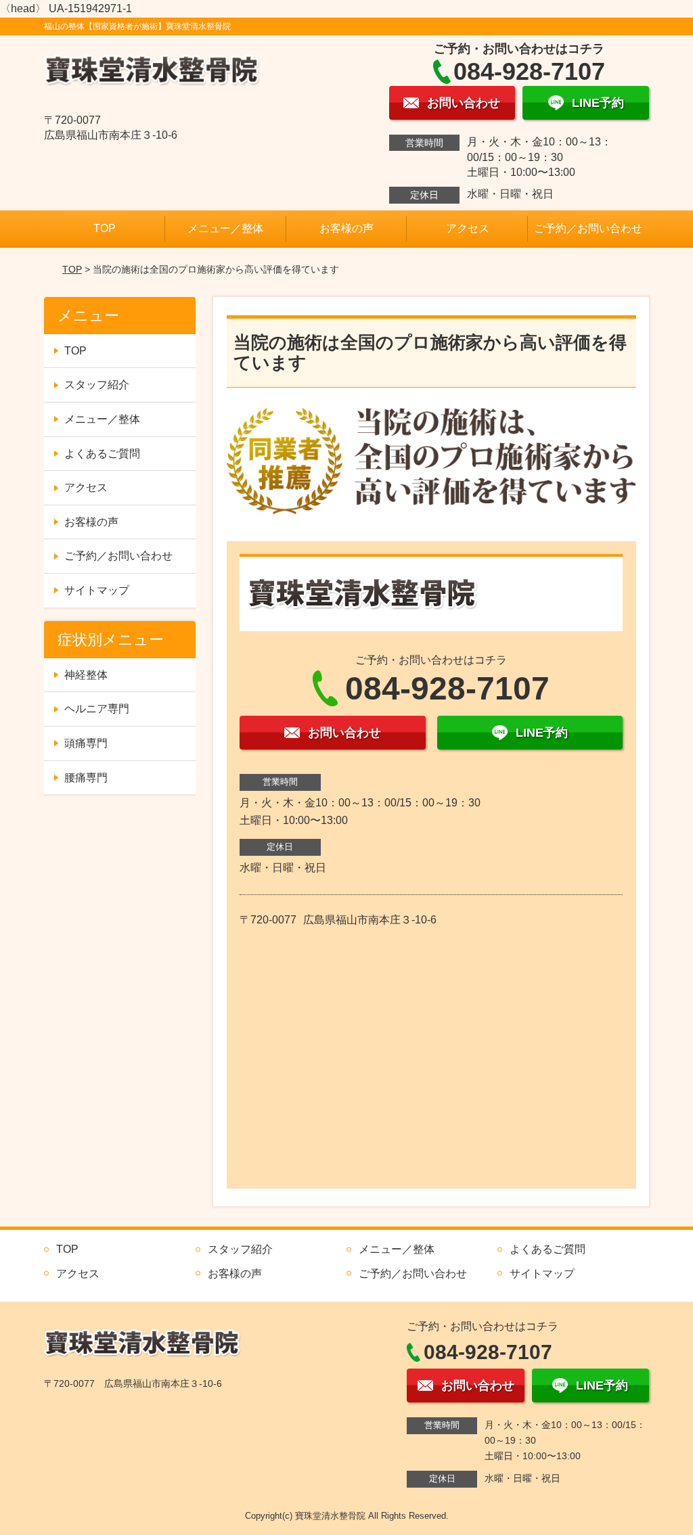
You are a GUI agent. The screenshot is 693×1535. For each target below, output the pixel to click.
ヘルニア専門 (96, 708)
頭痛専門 (86, 743)
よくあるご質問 (102, 453)
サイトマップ (96, 590)
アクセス (467, 228)
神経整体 (86, 675)
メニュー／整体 (225, 228)
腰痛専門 (86, 777)
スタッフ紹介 (96, 384)
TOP (104, 228)
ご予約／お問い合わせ (588, 228)
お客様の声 (346, 228)
